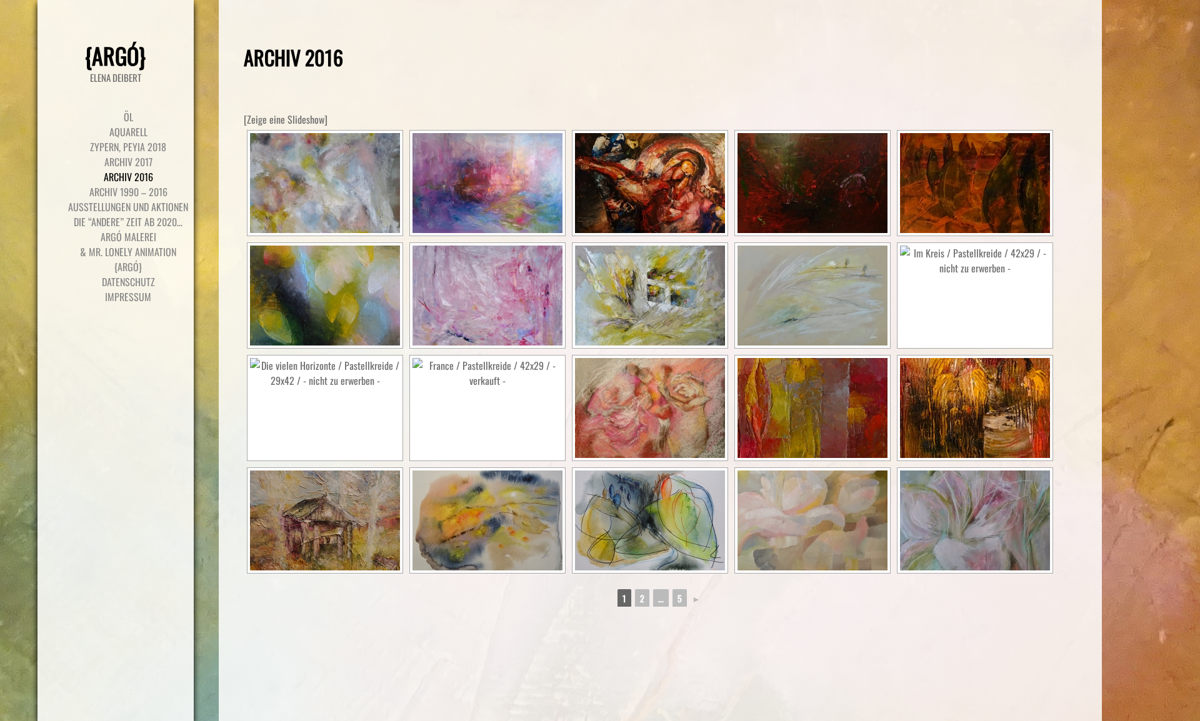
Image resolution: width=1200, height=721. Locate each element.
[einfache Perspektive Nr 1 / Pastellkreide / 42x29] (813, 296)
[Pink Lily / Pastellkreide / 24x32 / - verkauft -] (975, 520)
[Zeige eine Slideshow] (286, 119)
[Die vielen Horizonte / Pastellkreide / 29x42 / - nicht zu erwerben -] (325, 408)
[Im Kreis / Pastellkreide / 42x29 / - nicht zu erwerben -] (975, 296)
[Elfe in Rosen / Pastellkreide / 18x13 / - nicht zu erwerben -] (650, 408)
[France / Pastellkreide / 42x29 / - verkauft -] (487, 408)
